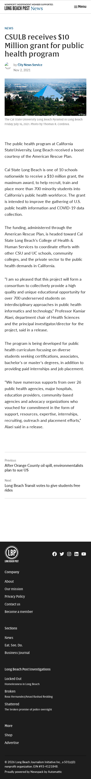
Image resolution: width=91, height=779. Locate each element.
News (9, 28)
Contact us (12, 604)
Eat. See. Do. (14, 645)
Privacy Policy (15, 597)
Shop (8, 735)
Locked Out (22, 681)
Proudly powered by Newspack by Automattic (33, 772)
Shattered (28, 706)
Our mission (14, 589)
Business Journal (17, 653)
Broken (29, 693)
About (9, 582)
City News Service (30, 64)
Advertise (12, 743)
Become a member (19, 612)
